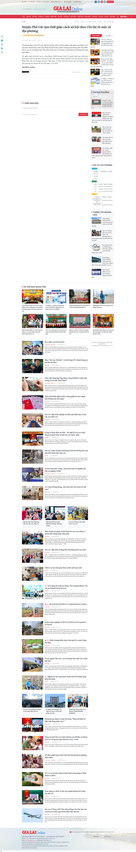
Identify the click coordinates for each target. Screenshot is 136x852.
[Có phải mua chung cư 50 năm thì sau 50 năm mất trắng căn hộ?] (55, 700)
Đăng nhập (110, 1)
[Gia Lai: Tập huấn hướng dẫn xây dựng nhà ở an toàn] (32, 556)
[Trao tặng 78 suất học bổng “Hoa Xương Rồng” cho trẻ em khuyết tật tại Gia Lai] (32, 592)
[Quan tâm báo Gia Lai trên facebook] (96, 2)
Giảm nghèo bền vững (109, 21)
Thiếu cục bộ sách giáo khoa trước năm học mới (63, 568)
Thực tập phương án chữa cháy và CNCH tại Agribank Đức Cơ (79, 306)
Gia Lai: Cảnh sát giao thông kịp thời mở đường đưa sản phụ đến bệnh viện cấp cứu (101, 43)
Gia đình (83, 21)
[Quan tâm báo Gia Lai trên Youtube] (102, 2)
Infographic (78, 1)
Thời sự (28, 16)
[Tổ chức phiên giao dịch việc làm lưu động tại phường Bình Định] (32, 761)
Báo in (39, 1)
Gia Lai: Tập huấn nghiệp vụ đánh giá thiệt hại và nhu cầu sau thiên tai (65, 415)
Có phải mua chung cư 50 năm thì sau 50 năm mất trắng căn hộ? (54, 711)
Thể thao (112, 16)
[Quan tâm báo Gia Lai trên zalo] (99, 2)
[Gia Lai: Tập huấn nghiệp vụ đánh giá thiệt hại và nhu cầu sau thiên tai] (32, 420)
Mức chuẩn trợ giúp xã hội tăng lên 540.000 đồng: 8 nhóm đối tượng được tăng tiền (65, 532)
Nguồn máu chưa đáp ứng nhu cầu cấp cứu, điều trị (31, 523)
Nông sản (94, 168)
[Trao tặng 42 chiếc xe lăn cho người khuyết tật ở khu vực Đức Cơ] (32, 797)
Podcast (47, 1)
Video (25, 1)
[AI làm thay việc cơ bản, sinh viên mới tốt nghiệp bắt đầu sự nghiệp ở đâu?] (32, 475)
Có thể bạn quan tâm (34, 287)
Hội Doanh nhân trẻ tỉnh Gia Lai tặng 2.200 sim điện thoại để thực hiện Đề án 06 (32, 332)
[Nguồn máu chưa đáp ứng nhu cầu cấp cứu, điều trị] (32, 513)
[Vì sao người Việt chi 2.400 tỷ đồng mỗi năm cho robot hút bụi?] (32, 664)
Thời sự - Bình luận (50, 16)
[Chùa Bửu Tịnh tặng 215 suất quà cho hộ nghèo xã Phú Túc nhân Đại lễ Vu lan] (95, 52)
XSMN (111, 342)
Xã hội (106, 16)
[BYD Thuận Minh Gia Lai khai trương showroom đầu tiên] (96, 272)
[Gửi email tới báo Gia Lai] (105, 2)
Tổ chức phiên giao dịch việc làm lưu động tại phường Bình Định (66, 756)
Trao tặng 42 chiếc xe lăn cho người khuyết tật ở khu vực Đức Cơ (65, 792)
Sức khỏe (73, 16)
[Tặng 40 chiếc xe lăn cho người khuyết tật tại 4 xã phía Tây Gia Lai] (79, 321)
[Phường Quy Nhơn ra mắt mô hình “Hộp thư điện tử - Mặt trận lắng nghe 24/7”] (32, 725)
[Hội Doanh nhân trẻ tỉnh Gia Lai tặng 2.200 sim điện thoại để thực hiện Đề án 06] (32, 321)
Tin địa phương (101, 92)
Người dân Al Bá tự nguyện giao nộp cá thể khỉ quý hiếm (107, 140)
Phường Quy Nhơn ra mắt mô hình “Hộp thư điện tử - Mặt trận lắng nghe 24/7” (66, 720)
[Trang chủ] (24, 16)
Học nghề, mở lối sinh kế (54, 342)
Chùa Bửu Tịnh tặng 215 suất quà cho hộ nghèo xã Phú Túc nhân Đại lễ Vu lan (107, 53)
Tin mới (108, 35)
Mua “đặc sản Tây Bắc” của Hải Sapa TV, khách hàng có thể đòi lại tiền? (107, 72)
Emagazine (68, 1)
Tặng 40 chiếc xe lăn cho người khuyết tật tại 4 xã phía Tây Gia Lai (102, 104)
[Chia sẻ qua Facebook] (2, 36)
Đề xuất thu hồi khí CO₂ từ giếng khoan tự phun (68, 604)
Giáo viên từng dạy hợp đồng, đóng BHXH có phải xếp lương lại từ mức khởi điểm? (66, 379)
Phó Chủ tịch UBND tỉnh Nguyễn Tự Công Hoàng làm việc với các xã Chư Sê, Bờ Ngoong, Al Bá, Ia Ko (102, 117)
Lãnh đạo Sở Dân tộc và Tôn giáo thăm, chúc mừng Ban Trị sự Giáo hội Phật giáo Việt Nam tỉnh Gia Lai (32, 308)
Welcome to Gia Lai (57, 1)
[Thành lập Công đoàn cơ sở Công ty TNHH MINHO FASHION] (78, 700)
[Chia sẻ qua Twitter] (2, 44)
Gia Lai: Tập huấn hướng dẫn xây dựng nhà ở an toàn (65, 550)
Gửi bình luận (83, 114)
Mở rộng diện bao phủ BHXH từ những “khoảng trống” (54, 523)
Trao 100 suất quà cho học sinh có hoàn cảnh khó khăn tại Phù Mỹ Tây (56, 332)
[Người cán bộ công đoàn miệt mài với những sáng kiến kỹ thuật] (32, 682)
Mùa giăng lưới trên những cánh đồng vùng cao (103, 306)
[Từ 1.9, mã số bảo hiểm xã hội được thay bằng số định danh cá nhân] (32, 779)
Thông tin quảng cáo (102, 213)
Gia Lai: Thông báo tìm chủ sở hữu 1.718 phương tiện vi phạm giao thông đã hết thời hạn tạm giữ (102, 235)
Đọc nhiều (96, 35)
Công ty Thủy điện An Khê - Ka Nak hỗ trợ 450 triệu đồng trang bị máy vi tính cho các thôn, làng (102, 62)
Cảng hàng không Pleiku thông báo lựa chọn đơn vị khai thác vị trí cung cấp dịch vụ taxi (102, 261)
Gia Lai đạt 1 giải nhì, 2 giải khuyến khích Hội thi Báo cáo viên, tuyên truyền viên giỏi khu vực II (102, 152)
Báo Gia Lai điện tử (68, 9)
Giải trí (101, 16)
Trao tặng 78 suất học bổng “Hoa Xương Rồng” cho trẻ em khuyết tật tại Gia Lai (66, 587)
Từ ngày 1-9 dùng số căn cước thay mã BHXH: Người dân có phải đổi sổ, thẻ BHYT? (102, 82)
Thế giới (34, 16)
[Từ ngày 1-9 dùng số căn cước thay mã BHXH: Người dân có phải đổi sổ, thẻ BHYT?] (95, 81)
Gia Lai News (124, 16)
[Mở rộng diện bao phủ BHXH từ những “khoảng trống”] (55, 513)
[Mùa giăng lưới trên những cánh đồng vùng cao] (103, 296)
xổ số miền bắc (95, 342)
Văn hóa (94, 16)
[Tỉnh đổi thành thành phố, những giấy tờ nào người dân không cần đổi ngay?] (32, 402)
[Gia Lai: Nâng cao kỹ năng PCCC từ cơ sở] (78, 513)
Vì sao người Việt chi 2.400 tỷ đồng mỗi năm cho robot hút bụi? (66, 660)
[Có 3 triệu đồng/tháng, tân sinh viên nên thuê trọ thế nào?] (32, 493)
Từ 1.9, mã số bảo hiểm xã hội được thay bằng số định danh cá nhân (65, 774)
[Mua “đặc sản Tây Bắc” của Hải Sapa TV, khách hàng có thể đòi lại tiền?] (95, 72)
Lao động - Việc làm (91, 21)
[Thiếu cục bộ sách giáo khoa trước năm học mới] (32, 574)
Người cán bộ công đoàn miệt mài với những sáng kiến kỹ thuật (65, 678)
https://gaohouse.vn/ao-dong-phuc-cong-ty (102, 345)
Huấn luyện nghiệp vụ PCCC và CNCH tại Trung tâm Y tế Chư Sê (65, 623)
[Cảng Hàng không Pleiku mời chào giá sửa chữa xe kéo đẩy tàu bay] (96, 220)
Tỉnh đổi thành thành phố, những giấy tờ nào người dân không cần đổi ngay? (65, 397)
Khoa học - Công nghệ (84, 16)
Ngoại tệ (94, 181)
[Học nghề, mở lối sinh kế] (32, 348)
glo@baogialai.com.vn (31, 840)
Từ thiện (100, 21)
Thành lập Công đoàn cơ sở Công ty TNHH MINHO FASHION (77, 711)
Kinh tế (60, 16)
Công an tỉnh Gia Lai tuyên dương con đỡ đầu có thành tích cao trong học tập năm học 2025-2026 (66, 738)
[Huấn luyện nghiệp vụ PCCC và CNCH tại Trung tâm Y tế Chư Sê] (32, 628)
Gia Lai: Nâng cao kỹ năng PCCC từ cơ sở (77, 523)
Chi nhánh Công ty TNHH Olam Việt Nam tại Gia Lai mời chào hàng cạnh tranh (102, 248)
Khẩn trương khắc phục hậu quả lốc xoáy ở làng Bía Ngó (65, 641)
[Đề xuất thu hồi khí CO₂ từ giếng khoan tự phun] (32, 610)
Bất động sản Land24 (104, 342)
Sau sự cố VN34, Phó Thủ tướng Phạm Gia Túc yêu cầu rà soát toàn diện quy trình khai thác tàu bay (66, 810)
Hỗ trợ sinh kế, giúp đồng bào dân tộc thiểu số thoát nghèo (107, 130)
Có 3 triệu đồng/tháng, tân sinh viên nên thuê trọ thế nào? (65, 488)
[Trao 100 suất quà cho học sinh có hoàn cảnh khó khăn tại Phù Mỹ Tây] (56, 321)
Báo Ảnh (32, 1)
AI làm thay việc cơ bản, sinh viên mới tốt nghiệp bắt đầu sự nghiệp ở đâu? (65, 470)
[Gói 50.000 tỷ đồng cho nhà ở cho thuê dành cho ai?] (32, 700)
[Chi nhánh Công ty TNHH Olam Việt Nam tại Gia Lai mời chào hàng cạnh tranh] (96, 247)
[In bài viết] (2, 52)
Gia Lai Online (34, 832)
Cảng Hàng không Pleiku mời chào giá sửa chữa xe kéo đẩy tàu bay (102, 222)
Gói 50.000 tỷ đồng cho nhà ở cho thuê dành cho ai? (32, 710)
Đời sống (77, 21)
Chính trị (41, 16)
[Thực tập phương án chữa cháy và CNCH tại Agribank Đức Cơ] (79, 296)
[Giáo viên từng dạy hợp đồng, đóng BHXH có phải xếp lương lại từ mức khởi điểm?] (32, 384)
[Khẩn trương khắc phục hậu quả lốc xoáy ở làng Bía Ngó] (32, 646)
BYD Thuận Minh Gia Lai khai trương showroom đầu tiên (102, 273)
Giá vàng (94, 194)
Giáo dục (66, 16)
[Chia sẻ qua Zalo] (2, 40)
